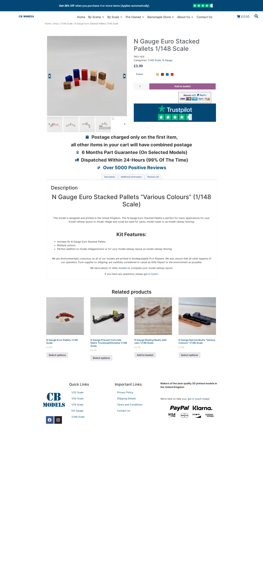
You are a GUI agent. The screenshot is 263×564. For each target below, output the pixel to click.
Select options (57, 355)
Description (109, 177)
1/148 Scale (66, 23)
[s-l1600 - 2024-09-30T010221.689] (87, 76)
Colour (139, 74)
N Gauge (167, 60)
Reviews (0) (153, 177)
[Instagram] (58, 420)
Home (48, 23)
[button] (50, 76)
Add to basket (182, 86)
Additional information (131, 177)
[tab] (109, 177)
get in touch (195, 398)
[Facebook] (50, 420)
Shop (56, 23)
